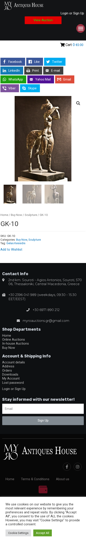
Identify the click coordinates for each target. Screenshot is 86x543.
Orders (7, 370)
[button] (43, 20)
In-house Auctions (15, 343)
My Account (11, 378)
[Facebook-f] (67, 467)
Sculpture (31, 215)
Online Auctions (13, 340)
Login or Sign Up (72, 13)
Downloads (10, 374)
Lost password (13, 383)
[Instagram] (78, 467)
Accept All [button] (42, 533)
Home (4, 215)
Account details (13, 362)
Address (8, 366)
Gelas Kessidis (15, 243)
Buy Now (16, 215)
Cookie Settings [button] (18, 533)
